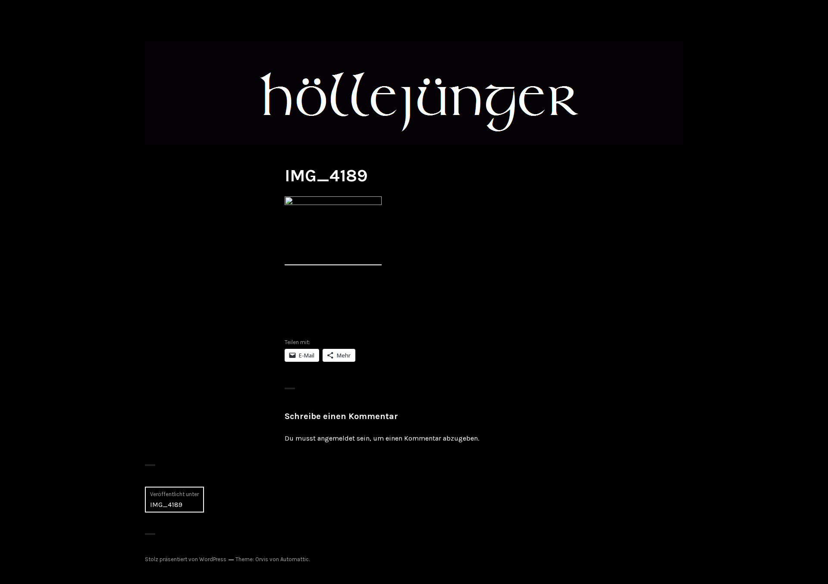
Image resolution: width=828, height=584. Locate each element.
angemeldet (336, 438)
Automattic (294, 559)
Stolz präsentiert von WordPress (185, 559)
